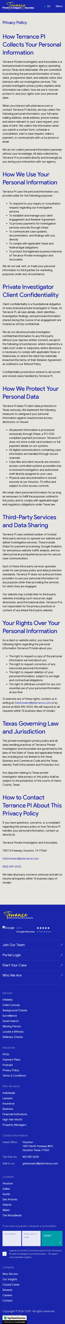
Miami (6, 1210)
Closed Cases (11, 1284)
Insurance (8, 1103)
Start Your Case (14, 965)
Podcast (7, 1065)
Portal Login (11, 955)
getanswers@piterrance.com (40, 1163)
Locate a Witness (13, 1031)
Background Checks (14, 1010)
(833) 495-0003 (11, 866)
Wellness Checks (12, 1037)
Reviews (7, 1290)
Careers (7, 1295)
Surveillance (9, 1015)
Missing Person (11, 1026)
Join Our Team (13, 945)
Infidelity (7, 999)
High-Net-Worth (12, 1119)
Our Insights (9, 1279)
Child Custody (11, 1005)
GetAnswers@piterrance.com (32, 703)
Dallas (6, 1189)
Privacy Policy (10, 1070)
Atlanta (6, 1205)
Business (7, 1109)
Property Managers (14, 1125)
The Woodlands (12, 1215)
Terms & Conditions (14, 1075)
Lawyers (7, 1098)
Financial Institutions (14, 1114)
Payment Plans (11, 1059)
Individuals (8, 1093)
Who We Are (12, 975)
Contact (7, 1300)
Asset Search (10, 1021)
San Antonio (9, 1199)
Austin (6, 1194)
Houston (7, 1183)
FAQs (5, 1054)
